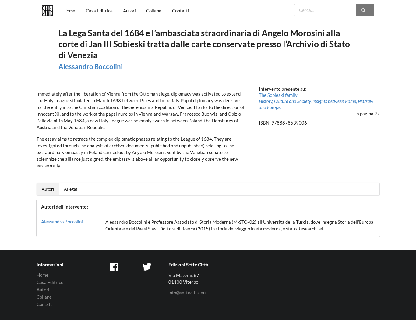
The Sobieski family (316, 101)
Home (69, 10)
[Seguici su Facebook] (114, 266)
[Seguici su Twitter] (148, 266)
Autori (129, 10)
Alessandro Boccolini (90, 66)
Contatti (180, 10)
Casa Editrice (99, 10)
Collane (153, 10)
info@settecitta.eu (187, 292)
